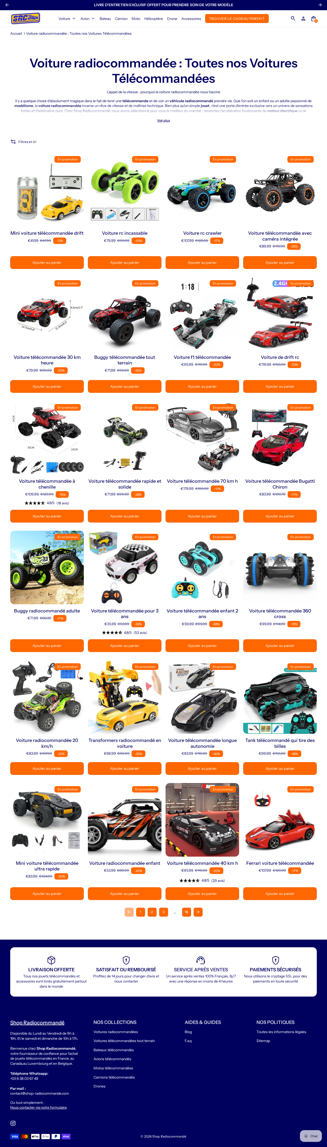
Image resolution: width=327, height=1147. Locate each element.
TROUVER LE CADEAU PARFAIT (237, 18)
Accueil (16, 33)
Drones (100, 1086)
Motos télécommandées (113, 1068)
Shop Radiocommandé (169, 1136)
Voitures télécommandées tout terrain (124, 1040)
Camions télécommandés (114, 1077)
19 (187, 912)
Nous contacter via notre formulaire (38, 1107)
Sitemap (263, 1040)
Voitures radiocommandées (116, 1032)
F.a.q (188, 1040)
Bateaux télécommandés (114, 1050)
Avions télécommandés (112, 1059)
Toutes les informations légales (281, 1032)
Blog (188, 1032)
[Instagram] (13, 1123)
